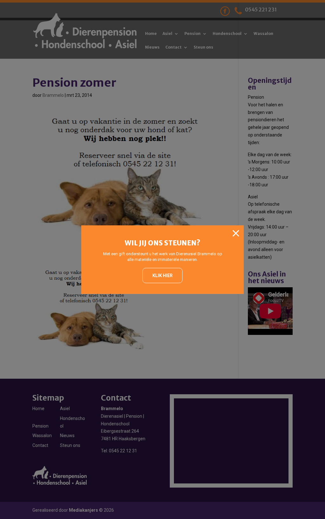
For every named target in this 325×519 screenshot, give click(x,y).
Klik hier (162, 275)
